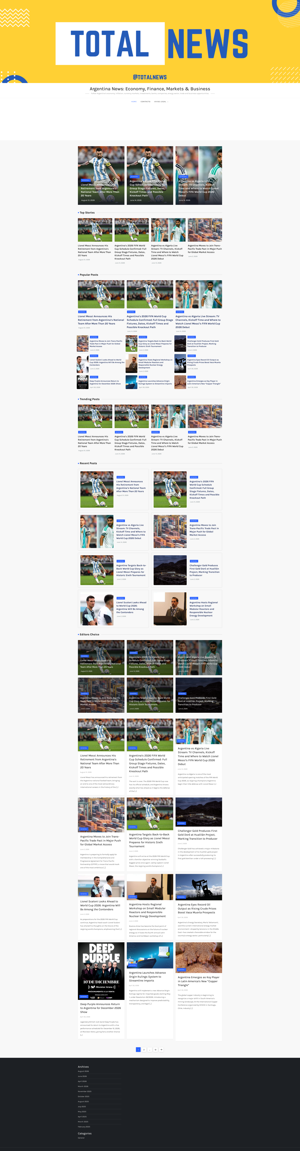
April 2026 (82, 1081)
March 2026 (83, 1086)
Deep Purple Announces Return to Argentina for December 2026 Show (100, 1008)
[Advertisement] (150, 122)
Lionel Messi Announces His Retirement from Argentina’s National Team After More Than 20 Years (101, 320)
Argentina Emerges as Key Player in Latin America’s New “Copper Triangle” (198, 981)
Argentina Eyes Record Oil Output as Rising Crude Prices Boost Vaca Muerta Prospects (204, 362)
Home (134, 102)
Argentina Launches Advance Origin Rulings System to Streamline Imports (147, 976)
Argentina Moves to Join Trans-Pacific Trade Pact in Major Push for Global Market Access (205, 248)
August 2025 (83, 1101)
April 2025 (82, 1116)
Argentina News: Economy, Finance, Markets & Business (150, 88)
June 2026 (82, 1076)
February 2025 (84, 1127)
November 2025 (84, 1091)
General (86, 180)
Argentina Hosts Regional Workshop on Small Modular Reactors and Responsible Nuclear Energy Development (204, 609)
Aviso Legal (160, 102)
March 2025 (83, 1122)
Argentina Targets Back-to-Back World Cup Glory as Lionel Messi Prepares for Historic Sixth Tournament (155, 343)
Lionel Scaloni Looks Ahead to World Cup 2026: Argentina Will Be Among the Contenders (107, 362)
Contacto (145, 102)
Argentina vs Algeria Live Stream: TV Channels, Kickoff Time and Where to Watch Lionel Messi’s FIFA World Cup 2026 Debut (198, 188)
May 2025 (82, 1111)
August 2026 (83, 1071)
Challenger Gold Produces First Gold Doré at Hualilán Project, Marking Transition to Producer (203, 343)
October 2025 (83, 1096)
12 (156, 1049)
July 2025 (82, 1106)
